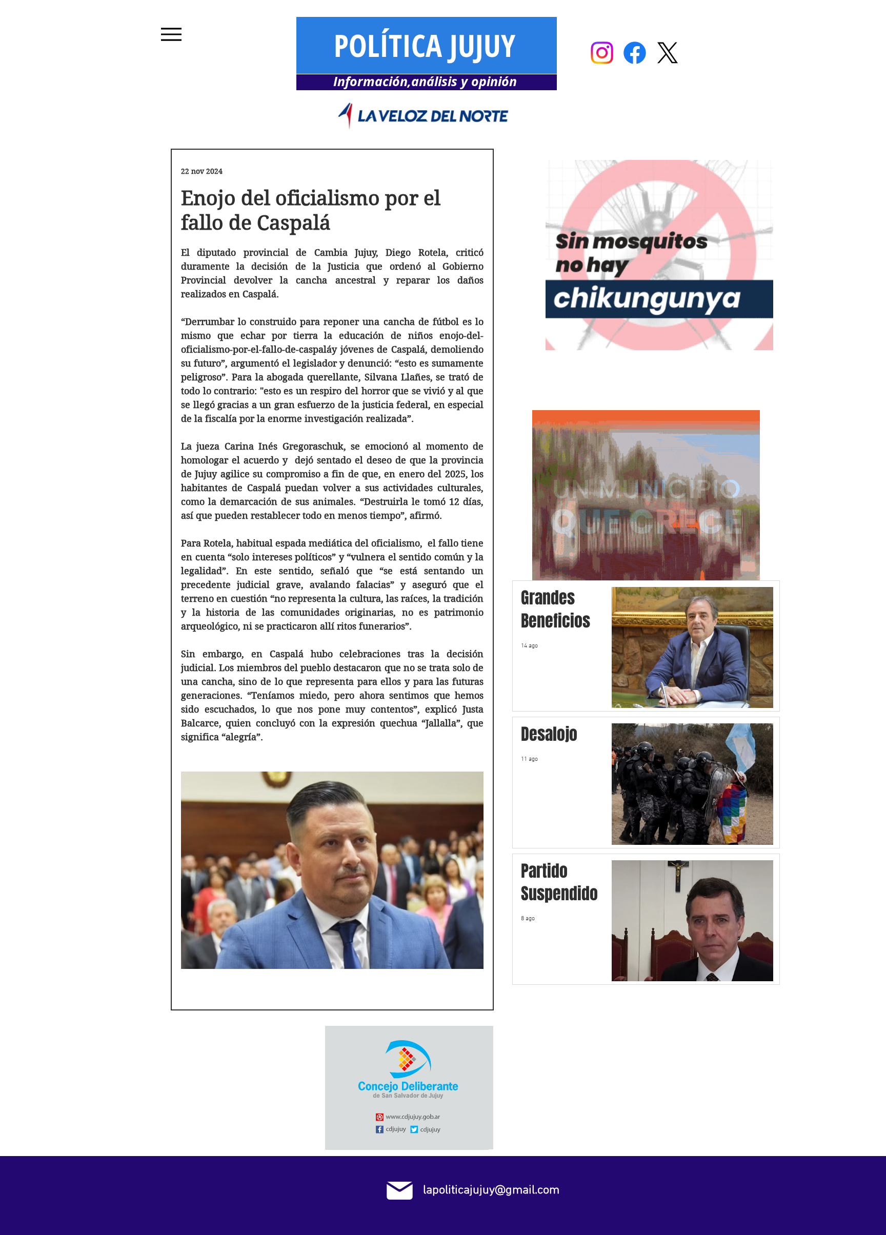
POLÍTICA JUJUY (424, 45)
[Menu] (171, 34)
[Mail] (399, 1191)
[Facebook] (635, 53)
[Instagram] (602, 53)
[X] (667, 53)
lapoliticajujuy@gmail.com (491, 1190)
